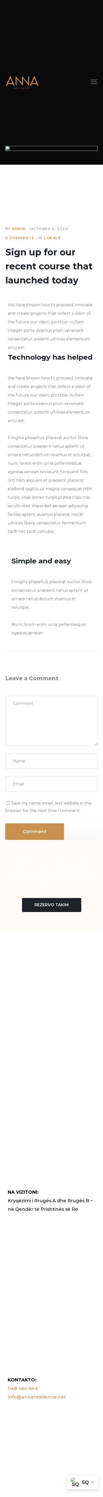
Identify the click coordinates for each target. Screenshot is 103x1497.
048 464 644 (23, 1388)
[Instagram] (19, 1025)
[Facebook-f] (10, 1025)
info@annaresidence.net (37, 1397)
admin (19, 229)
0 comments (19, 238)
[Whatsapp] (38, 1025)
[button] (94, 82)
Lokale (52, 238)
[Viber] (29, 1025)
